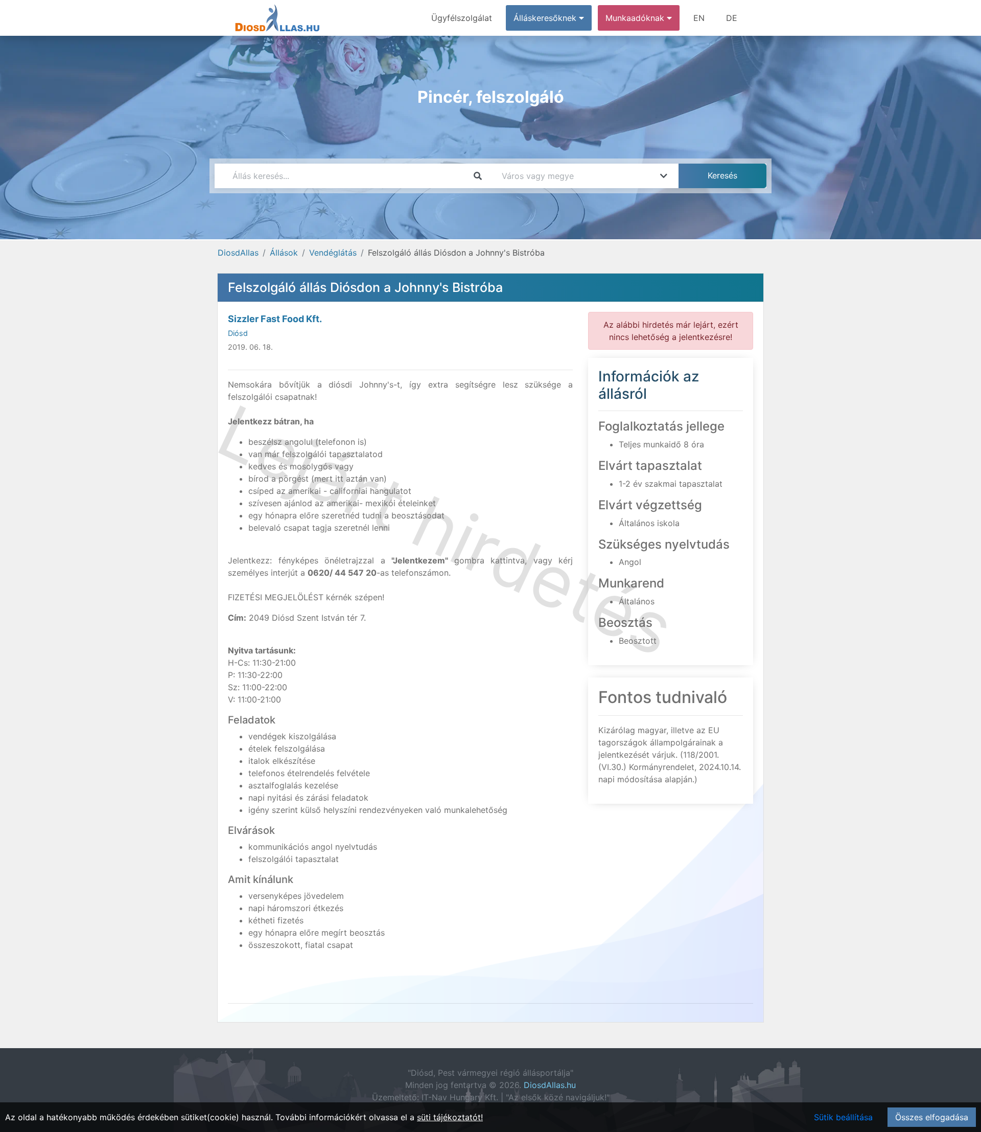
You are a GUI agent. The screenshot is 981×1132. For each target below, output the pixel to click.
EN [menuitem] (699, 18)
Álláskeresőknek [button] (546, 18)
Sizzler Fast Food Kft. (275, 318)
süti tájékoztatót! (450, 1117)
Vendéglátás (333, 252)
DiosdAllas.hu (550, 1085)
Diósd (238, 333)
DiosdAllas (238, 252)
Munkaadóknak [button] (636, 18)
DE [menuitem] (731, 18)
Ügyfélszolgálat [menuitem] (461, 18)
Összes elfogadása (931, 1117)
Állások (284, 252)
